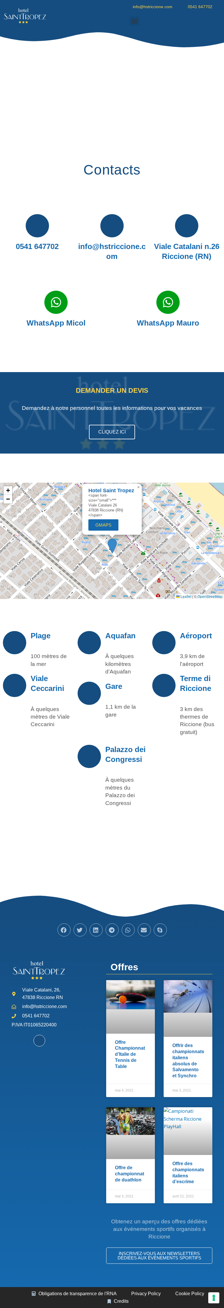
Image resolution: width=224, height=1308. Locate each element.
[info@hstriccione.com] (112, 225)
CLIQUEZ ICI (112, 431)
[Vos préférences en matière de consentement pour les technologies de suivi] (213, 1297)
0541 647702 (37, 246)
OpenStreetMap (210, 596)
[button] (134, 21)
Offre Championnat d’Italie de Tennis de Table (130, 1054)
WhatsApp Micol (56, 323)
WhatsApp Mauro (168, 323)
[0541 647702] (37, 225)
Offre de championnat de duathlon (129, 1173)
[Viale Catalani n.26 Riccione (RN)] (186, 225)
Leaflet (185, 596)
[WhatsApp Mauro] (168, 302)
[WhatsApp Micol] (56, 302)
